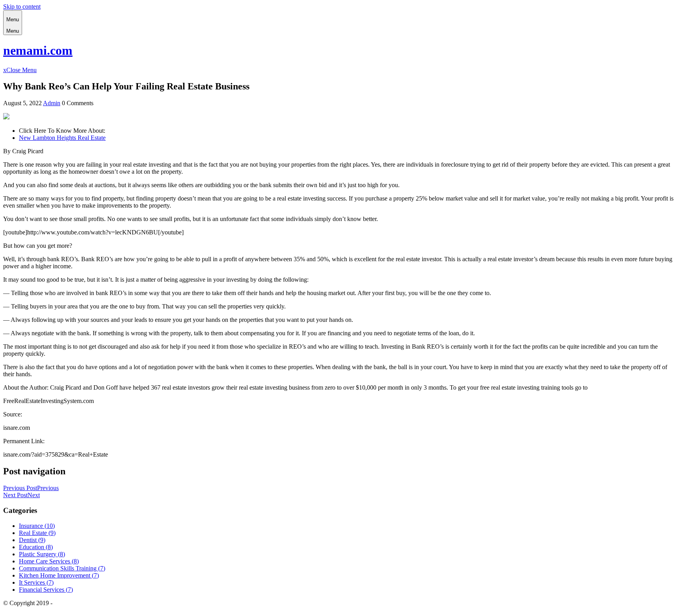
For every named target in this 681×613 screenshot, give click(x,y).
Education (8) (36, 547)
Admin (51, 103)
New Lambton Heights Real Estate (62, 137)
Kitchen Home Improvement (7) (59, 575)
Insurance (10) (37, 525)
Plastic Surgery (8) (42, 554)
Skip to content (22, 6)
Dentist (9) (32, 540)
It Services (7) (36, 582)
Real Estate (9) (37, 532)
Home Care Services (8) (49, 561)
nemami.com (38, 50)
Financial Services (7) (46, 589)
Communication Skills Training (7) (62, 568)
